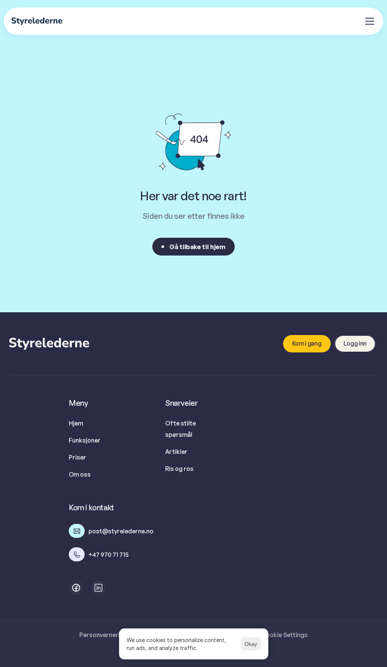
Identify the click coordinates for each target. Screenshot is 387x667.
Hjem (76, 423)
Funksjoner (85, 440)
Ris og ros (179, 468)
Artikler (176, 451)
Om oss (80, 474)
